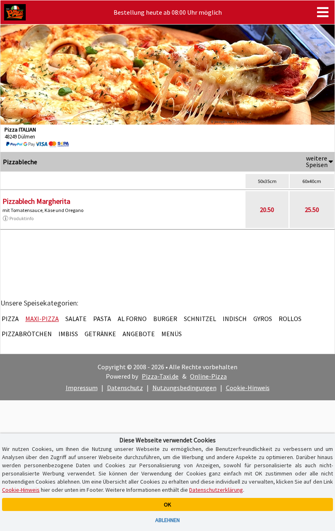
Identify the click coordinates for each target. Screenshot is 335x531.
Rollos (290, 319)
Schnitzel (200, 319)
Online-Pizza (208, 376)
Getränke (100, 334)
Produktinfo (21, 218)
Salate (76, 319)
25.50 (312, 209)
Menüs (171, 334)
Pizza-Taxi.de (160, 376)
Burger (165, 319)
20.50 (267, 209)
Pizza (10, 319)
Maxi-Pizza (42, 319)
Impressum (82, 388)
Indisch (235, 319)
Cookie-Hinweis (248, 388)
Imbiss (68, 334)
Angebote (139, 334)
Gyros (262, 319)
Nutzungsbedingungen (184, 388)
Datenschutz (125, 388)
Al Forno (132, 319)
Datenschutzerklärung (216, 489)
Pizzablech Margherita (36, 201)
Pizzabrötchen (27, 334)
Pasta (102, 319)
